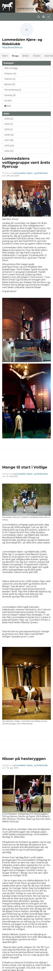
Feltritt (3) (9, 79)
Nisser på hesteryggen (24, 758)
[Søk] (38, 16)
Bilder (25, 56)
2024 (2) (8, 118)
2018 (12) (9, 135)
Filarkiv (36, 56)
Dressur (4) (10, 73)
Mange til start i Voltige (24, 467)
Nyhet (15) (9, 84)
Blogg (15, 56)
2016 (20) (9, 145)
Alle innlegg (11, 68)
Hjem (5, 56)
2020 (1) (8, 124)
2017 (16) (8, 140)
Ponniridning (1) (12, 90)
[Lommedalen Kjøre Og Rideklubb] (26, 6)
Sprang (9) (10, 95)
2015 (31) (8, 151)
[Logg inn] (43, 16)
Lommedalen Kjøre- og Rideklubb (30, 173)
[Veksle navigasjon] (48, 16)
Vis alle (8, 100)
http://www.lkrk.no (12, 47)
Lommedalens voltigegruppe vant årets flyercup (26, 162)
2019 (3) (8, 129)
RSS (8, 106)
